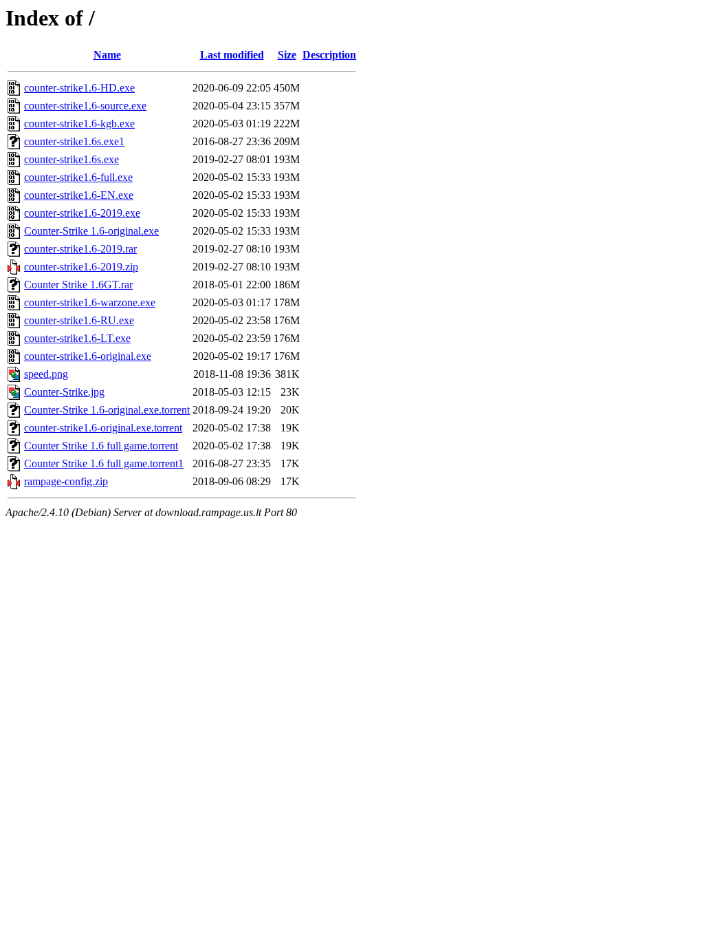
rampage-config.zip (66, 481)
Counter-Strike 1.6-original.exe (91, 231)
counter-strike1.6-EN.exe (78, 195)
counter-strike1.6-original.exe (87, 356)
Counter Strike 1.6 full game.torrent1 (104, 463)
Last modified (232, 55)
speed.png (46, 374)
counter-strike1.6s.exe (71, 159)
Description (329, 55)
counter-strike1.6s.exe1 (74, 141)
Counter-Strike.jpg (64, 392)
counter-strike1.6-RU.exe (79, 320)
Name (107, 55)
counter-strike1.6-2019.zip (81, 267)
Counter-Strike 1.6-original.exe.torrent (107, 410)
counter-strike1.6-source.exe (85, 105)
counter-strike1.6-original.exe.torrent (103, 428)
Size (287, 55)
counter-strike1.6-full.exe (78, 177)
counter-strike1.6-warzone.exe (89, 302)
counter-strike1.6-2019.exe (82, 213)
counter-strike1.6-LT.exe (77, 338)
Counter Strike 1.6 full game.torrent (101, 445)
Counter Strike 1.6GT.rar (78, 284)
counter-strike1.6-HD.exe (79, 88)
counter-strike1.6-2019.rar (80, 249)
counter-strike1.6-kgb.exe (79, 123)
